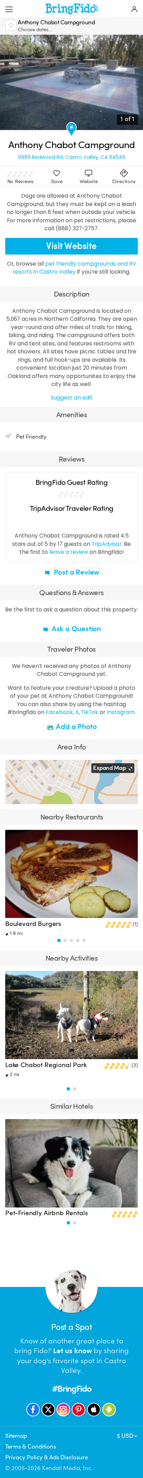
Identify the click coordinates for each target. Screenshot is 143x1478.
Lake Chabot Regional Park (46, 1065)
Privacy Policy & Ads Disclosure (46, 1457)
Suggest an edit (72, 397)
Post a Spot (71, 1327)
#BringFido (71, 1388)
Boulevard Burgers (33, 924)
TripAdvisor (106, 544)
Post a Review (75, 572)
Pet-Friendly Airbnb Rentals (46, 1213)
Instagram (121, 712)
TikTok (89, 712)
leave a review (68, 552)
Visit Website (71, 246)
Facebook (59, 712)
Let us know (72, 1350)
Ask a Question (75, 628)
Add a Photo (76, 726)
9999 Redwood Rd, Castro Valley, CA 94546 (71, 157)
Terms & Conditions (30, 1446)
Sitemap (16, 1436)
